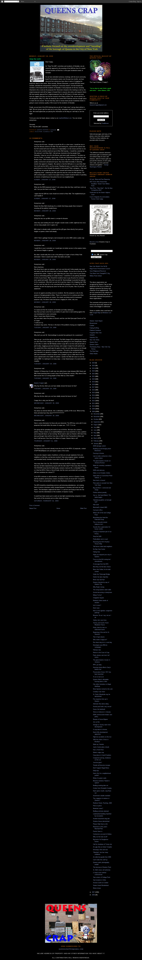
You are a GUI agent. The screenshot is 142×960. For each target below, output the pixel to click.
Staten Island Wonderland (101, 885)
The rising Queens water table (102, 589)
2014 (93, 395)
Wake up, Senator (98, 744)
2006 (93, 895)
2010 (93, 406)
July (95, 427)
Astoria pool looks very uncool (102, 706)
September (97, 422)
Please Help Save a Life (100, 824)
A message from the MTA (100, 564)
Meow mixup (97, 888)
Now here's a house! (99, 480)
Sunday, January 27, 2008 (44, 179)
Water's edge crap (98, 752)
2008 (93, 411)
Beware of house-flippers (100, 719)
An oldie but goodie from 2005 (102, 857)
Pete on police (97, 805)
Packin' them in (97, 831)
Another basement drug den (101, 818)
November (97, 416)
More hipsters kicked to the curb (102, 689)
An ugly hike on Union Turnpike (102, 847)
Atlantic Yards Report (96, 321)
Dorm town (96, 608)
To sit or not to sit (98, 677)
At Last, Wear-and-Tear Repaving (100, 179)
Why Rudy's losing (98, 587)
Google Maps (97, 312)
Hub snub (96, 504)
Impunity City (94, 337)
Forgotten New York (96, 333)
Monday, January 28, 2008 (45, 211)
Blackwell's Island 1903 (100, 507)
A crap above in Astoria (100, 729)
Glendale (46, 131)
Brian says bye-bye (99, 579)
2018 (93, 384)
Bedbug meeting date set (100, 785)
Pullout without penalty (100, 492)
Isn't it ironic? (97, 605)
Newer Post (32, 508)
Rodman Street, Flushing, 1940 (102, 803)
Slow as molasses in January (102, 712)
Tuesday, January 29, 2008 (45, 327)
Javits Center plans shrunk (101, 747)
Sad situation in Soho (99, 880)
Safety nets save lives (100, 620)
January (96, 443)
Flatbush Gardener (95, 330)
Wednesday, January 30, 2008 (46, 403)
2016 (93, 390)
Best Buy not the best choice (102, 567)
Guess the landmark (99, 709)
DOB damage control (99, 446)
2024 (93, 368)
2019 (93, 382)
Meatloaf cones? (98, 808)
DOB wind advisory (99, 470)
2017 (93, 387)
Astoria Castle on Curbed (100, 882)
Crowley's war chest (99, 691)
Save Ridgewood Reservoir (98, 271)
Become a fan (94, 242)
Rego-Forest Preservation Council (100, 268)
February (96, 441)
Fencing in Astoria (98, 453)
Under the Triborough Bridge (101, 574)
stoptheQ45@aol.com (65, 118)
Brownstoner (93, 323)
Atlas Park (38, 131)
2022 (93, 373)
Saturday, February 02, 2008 (46, 501)
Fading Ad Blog (94, 328)
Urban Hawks (94, 353)
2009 (93, 409)
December (97, 414)
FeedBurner (105, 123)
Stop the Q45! (97, 536)
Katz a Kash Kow (98, 750)
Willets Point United (96, 276)
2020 (93, 379)
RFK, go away (97, 664)
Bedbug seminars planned (101, 811)
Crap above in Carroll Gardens (102, 755)
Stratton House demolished (101, 821)
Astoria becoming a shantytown (102, 592)
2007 (93, 892)
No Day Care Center (99, 549)
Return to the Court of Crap (101, 652)
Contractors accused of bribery (102, 834)
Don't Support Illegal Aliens (101, 768)
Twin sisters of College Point (101, 877)
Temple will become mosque (101, 765)
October (96, 419)
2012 (93, 400)
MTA (52, 131)
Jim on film (96, 722)
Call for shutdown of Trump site (102, 844)
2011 (93, 403)
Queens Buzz (94, 342)
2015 (93, 392)
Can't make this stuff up (100, 859)
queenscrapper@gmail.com (71, 949)
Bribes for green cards (99, 778)
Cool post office (97, 510)
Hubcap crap (97, 650)
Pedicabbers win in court (100, 539)
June (95, 430)
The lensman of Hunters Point (102, 867)
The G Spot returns (99, 637)
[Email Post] (58, 129)
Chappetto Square (98, 598)
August (96, 424)
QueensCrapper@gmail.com (98, 105)
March (96, 438)
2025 (93, 365)
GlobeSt (92, 335)
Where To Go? (97, 595)
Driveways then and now (100, 849)
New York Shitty (94, 340)
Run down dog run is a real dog (102, 642)
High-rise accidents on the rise (102, 737)
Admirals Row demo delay (101, 704)
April (95, 435)
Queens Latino (94, 344)
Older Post (83, 508)
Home (58, 508)
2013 (93, 398)
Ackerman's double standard (101, 795)
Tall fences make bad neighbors (102, 546)
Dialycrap (96, 770)
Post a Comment (34, 505)
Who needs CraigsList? (100, 639)
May (95, 433)
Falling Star (96, 552)
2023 (93, 371)
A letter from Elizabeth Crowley (102, 788)
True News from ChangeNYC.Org (100, 273)
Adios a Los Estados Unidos (101, 473)
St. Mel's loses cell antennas (101, 870)
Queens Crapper (43, 129)
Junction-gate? (97, 762)
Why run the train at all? (100, 837)
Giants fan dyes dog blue (100, 577)
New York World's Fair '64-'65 (98, 266)
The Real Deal (94, 351)
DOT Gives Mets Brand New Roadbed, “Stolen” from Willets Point (100, 184)
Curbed (92, 325)
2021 (93, 376)
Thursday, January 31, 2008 (45, 441)
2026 (93, 363)
